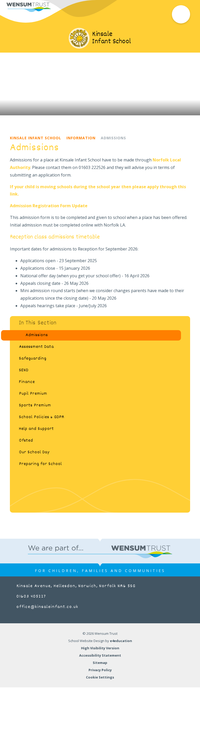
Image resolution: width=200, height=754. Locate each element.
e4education (121, 640)
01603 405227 (31, 596)
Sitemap (100, 662)
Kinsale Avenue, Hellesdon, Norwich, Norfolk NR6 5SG (76, 586)
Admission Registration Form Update (49, 206)
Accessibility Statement (100, 655)
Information (81, 137)
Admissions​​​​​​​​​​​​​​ (113, 137)
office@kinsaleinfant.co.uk (47, 607)
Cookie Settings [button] (100, 677)
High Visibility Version (100, 648)
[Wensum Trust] (29, 7)
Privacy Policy (100, 670)
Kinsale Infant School (35, 137)
